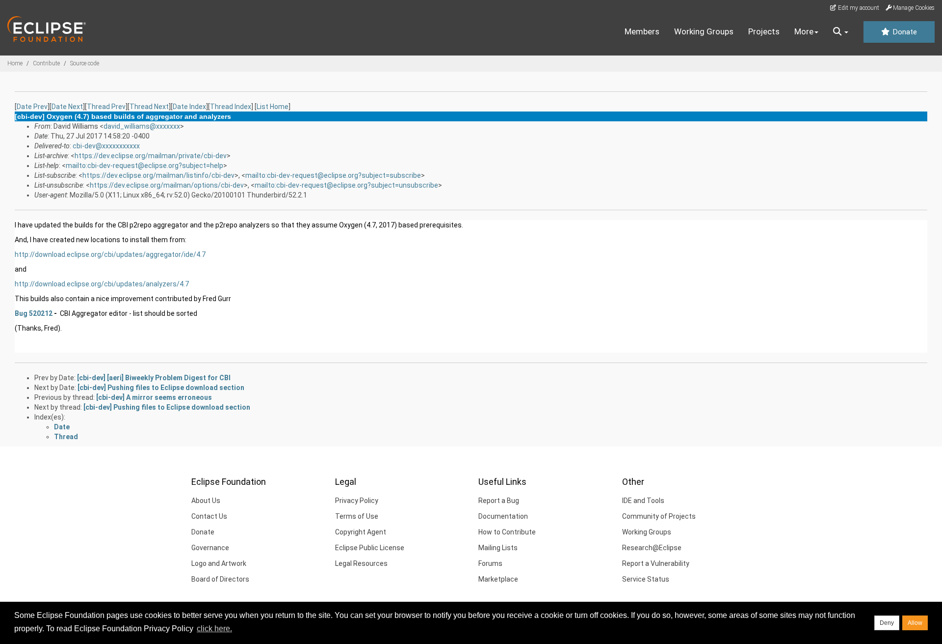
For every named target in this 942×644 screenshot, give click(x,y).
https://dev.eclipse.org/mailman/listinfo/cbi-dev (158, 175)
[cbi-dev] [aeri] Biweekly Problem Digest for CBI (154, 378)
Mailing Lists (498, 548)
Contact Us (209, 516)
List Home (272, 107)
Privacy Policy (356, 500)
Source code (84, 63)
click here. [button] (214, 628)
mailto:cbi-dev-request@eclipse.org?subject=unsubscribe (346, 185)
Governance (210, 548)
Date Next (67, 107)
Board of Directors (220, 579)
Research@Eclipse (651, 548)
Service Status (645, 579)
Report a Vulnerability (655, 563)
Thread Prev (106, 107)
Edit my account (858, 7)
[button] (840, 32)
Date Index (189, 107)
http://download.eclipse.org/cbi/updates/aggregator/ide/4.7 (110, 254)
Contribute (46, 63)
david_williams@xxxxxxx (142, 126)
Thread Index (230, 107)
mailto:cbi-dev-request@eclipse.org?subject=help (144, 165)
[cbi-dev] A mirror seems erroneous (154, 397)
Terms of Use (356, 516)
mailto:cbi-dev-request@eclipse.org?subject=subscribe (333, 175)
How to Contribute (507, 532)
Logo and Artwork (218, 563)
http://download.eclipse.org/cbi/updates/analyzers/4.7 (102, 284)
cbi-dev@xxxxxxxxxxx (106, 146)
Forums (490, 563)
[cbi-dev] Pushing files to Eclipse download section (161, 388)
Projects (764, 31)
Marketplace (498, 579)
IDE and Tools (643, 500)
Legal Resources (361, 563)
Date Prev (32, 107)
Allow (915, 622)
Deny (887, 622)
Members (642, 31)
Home (15, 63)
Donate (903, 32)
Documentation (503, 516)
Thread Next (149, 107)
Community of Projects (659, 516)
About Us (205, 500)
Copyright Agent (360, 532)
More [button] (803, 31)
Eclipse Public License (369, 548)
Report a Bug (498, 500)
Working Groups (703, 31)
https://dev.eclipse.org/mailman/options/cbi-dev (167, 185)
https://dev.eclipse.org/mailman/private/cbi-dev (151, 156)
